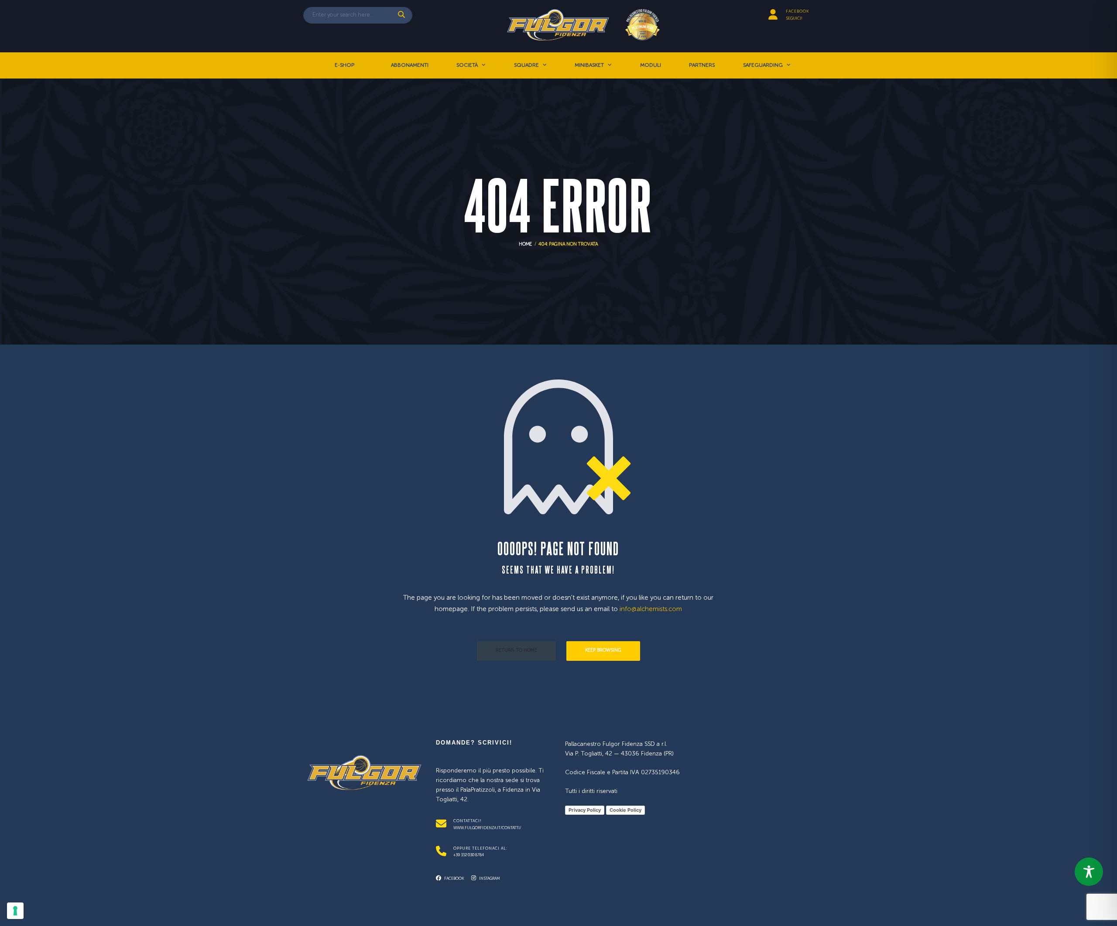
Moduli (650, 65)
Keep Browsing (603, 650)
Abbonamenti (409, 65)
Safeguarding (763, 65)
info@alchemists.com (651, 609)
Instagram (489, 879)
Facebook (453, 879)
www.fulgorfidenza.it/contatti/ (487, 828)
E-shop (344, 65)
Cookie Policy (625, 810)
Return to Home (516, 650)
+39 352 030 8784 (468, 855)
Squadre (526, 65)
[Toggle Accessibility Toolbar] (1089, 872)
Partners (702, 65)
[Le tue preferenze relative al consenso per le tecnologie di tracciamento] (15, 910)
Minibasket (589, 65)
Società (467, 65)
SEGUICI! (794, 19)
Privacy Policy (585, 810)
